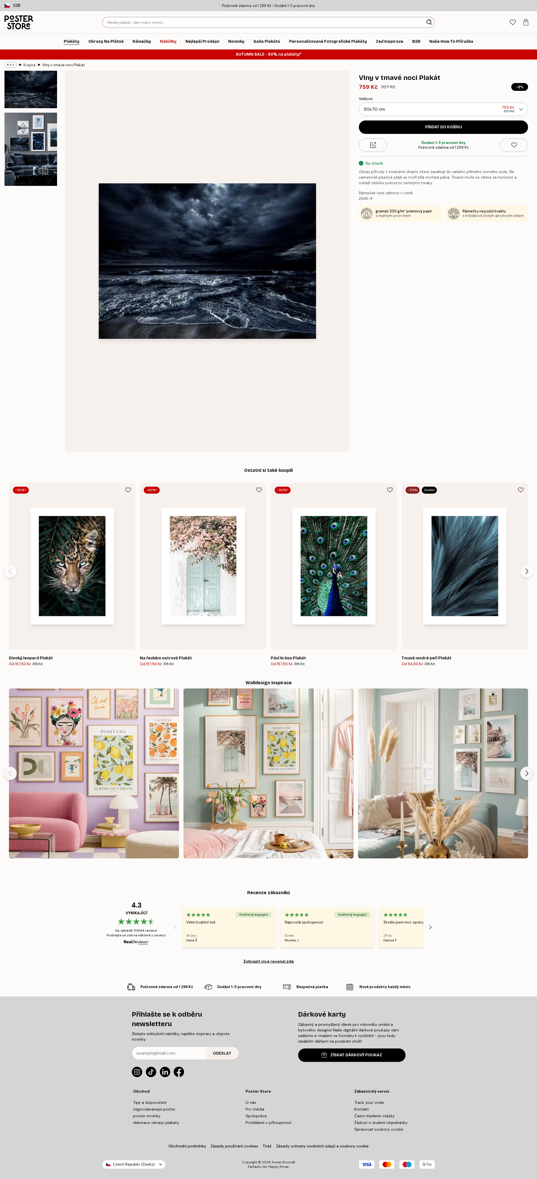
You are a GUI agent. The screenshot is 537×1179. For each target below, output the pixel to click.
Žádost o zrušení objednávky (381, 1122)
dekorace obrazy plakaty (156, 1122)
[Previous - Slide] (10, 571)
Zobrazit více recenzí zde (268, 961)
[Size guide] (373, 145)
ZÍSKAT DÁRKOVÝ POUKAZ (356, 1055)
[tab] (512, 22)
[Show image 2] (30, 149)
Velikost (366, 98)
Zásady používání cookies (234, 1146)
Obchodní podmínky (187, 1146)
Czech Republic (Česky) (134, 1164)
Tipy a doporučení (149, 1102)
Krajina (29, 65)
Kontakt (361, 1109)
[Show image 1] (30, 89)
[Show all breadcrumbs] (10, 65)
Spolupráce (256, 1115)
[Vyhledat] (430, 22)
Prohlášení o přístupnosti (268, 1122)
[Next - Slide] (527, 571)
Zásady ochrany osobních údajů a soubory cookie (322, 1146)
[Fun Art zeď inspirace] (94, 773)
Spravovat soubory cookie (378, 1129)
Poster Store (281, 1162)
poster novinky (147, 1115)
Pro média (255, 1109)
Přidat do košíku (443, 127)
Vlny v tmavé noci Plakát (63, 65)
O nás (251, 1102)
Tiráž (267, 1146)
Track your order (369, 1102)
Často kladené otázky (374, 1115)
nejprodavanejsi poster (154, 1109)
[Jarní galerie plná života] (268, 773)
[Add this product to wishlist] (514, 145)
